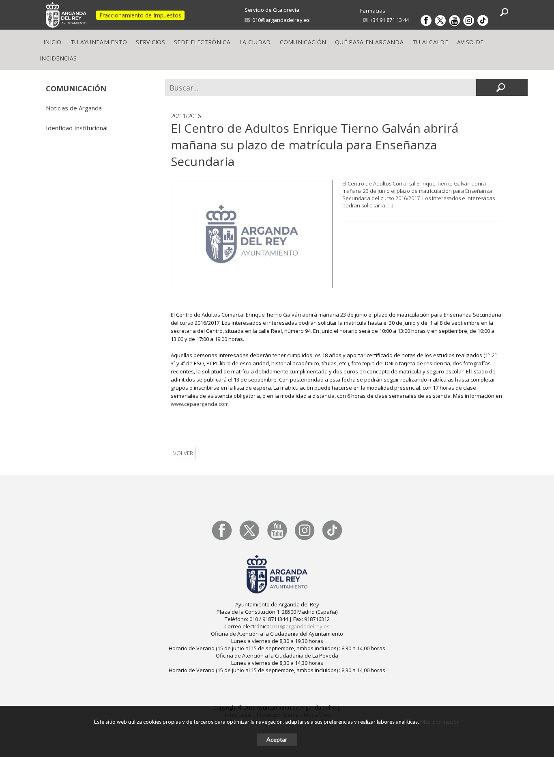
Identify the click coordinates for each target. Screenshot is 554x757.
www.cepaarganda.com (200, 404)
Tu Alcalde (430, 42)
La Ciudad (255, 42)
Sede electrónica (202, 42)
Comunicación (303, 42)
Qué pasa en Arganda (369, 42)
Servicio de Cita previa (272, 9)
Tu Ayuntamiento (99, 42)
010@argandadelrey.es (280, 20)
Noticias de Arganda (74, 108)
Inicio (52, 42)
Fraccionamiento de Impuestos (140, 15)
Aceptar (276, 739)
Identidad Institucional (76, 128)
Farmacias (372, 10)
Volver (183, 453)
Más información (440, 721)
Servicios (150, 42)
